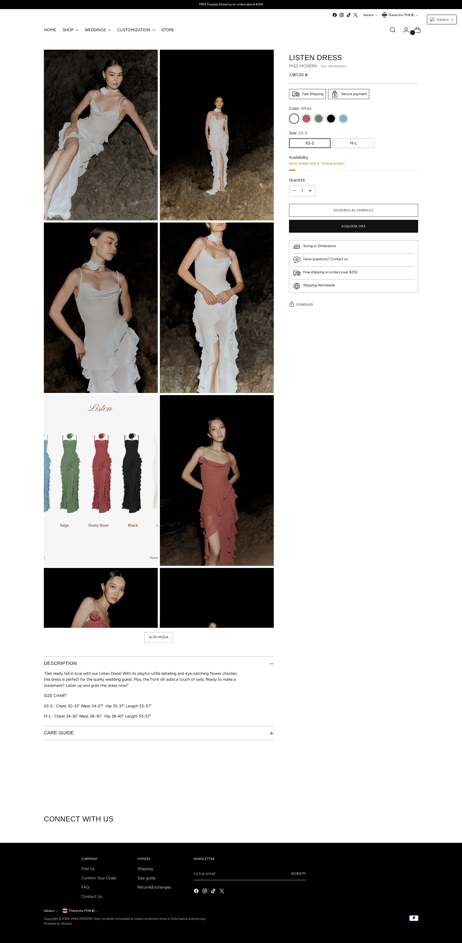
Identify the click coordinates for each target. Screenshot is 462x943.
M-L (353, 143)
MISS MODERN (303, 66)
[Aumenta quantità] (310, 190)
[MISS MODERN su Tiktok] (348, 15)
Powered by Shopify (58, 923)
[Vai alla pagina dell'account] (404, 30)
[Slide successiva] (413, 786)
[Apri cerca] (392, 30)
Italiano (368, 15)
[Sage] (319, 119)
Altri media (159, 637)
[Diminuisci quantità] (294, 190)
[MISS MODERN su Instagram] (341, 15)
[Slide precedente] (401, 786)
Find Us (88, 868)
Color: (300, 108)
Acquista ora (353, 226)
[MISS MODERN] (60, 16)
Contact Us (91, 896)
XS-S (309, 143)
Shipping (145, 868)
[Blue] (343, 119)
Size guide (146, 878)
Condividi (304, 304)
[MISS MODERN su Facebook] (334, 15)
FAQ (85, 887)
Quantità (297, 180)
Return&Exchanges (154, 887)
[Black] (331, 119)
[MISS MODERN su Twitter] (355, 15)
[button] (441, 19)
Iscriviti (298, 873)
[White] (294, 119)
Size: (298, 133)
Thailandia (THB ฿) (401, 15)
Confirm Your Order (99, 878)
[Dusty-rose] (306, 119)
